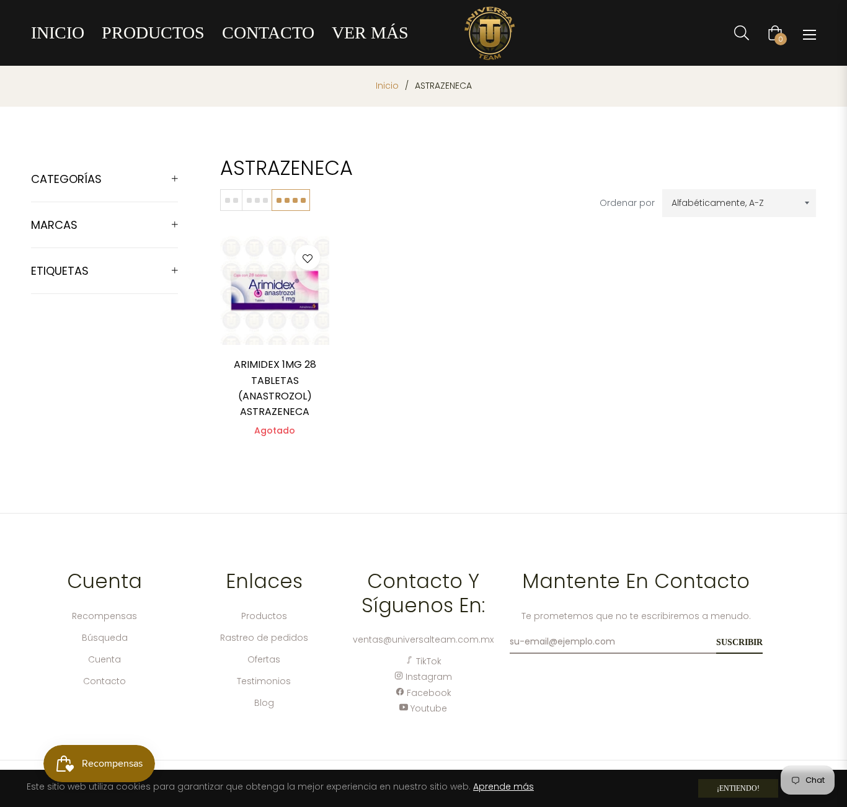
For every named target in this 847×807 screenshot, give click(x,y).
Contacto (104, 681)
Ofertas (263, 659)
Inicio (387, 85)
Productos (264, 616)
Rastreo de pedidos (264, 637)
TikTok (427, 661)
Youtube (427, 708)
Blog (264, 703)
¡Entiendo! (738, 788)
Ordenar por (627, 203)
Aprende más (503, 786)
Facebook (427, 693)
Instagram (427, 677)
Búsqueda (105, 637)
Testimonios (264, 681)
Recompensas (104, 616)
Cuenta (104, 659)
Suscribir (739, 642)
